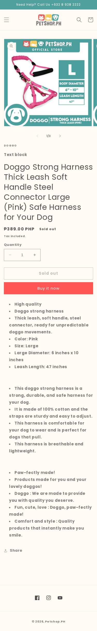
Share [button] (16, 550)
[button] (6, 19)
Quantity (12, 244)
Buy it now (48, 288)
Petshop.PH (55, 621)
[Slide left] (37, 136)
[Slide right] (60, 136)
